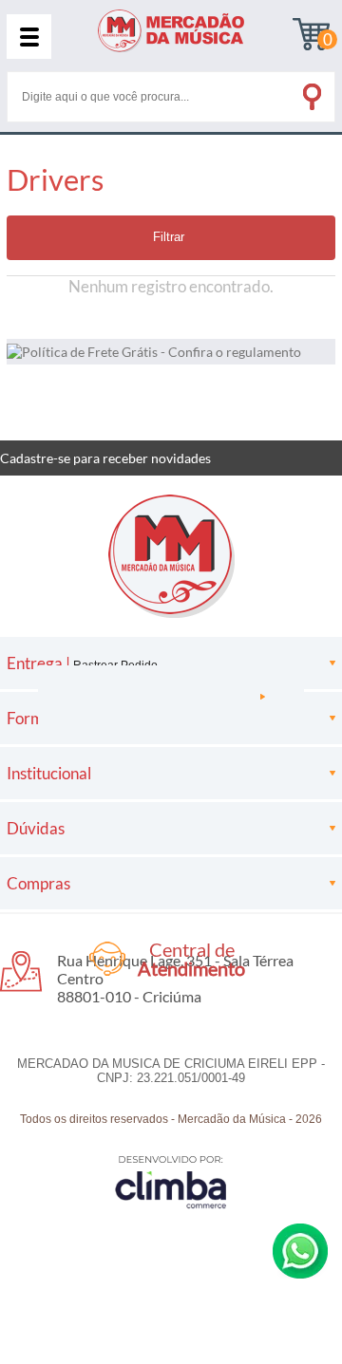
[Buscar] (310, 93)
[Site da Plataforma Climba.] (171, 1181)
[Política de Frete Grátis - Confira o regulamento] (171, 352)
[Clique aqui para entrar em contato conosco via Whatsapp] (300, 1251)
